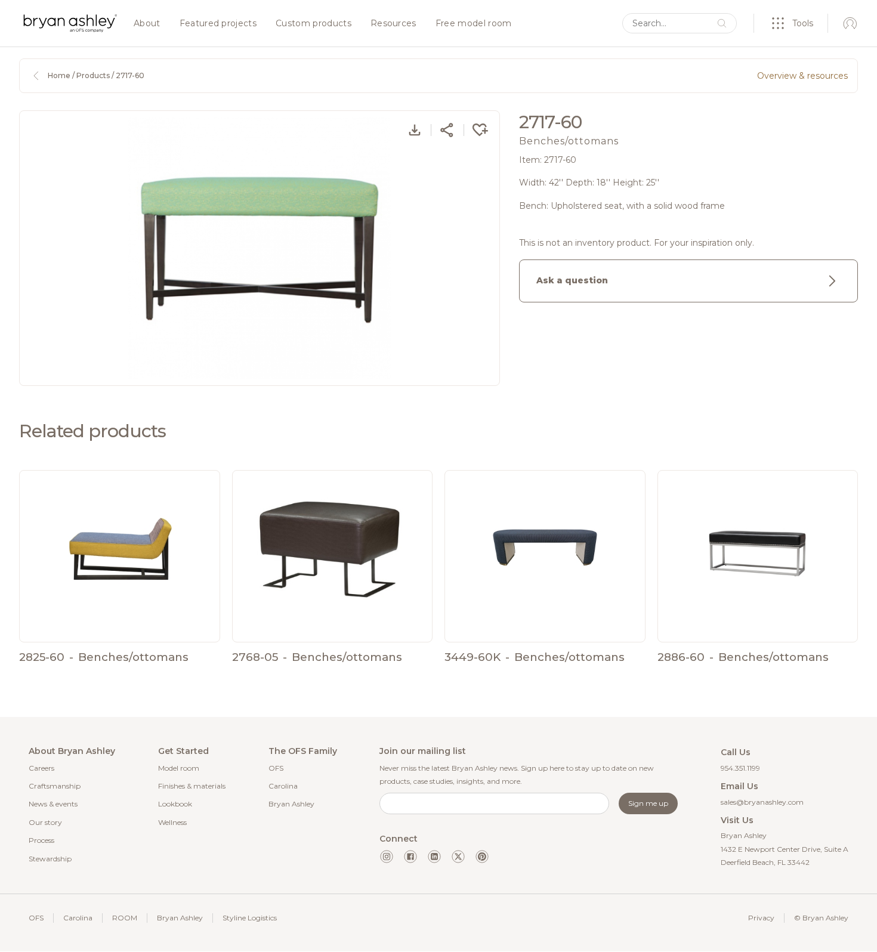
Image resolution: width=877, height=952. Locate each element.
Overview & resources (802, 75)
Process (41, 840)
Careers (41, 768)
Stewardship (50, 858)
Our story (45, 822)
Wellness (172, 822)
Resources (393, 24)
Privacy (761, 917)
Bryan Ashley (291, 803)
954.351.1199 (740, 768)
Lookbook (175, 803)
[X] (458, 856)
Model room (178, 768)
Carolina (283, 785)
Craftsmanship (55, 785)
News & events (53, 803)
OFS (275, 768)
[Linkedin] (434, 856)
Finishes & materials (192, 785)
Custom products (313, 24)
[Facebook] (410, 856)
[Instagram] (386, 856)
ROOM (124, 917)
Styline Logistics (250, 917)
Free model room (474, 24)
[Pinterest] (482, 856)
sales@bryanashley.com (762, 802)
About (147, 24)
